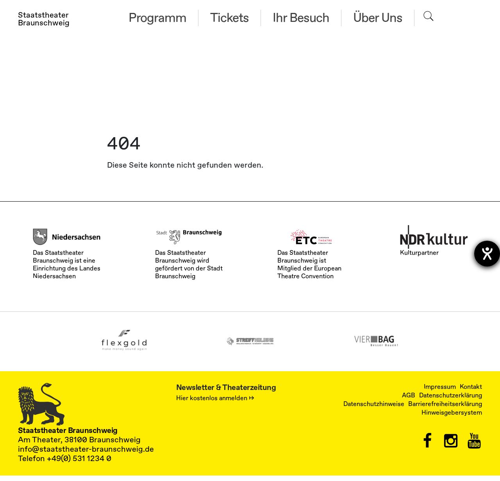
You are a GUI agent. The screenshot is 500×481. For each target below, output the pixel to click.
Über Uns (377, 18)
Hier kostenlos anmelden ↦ (215, 398)
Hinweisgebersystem (451, 413)
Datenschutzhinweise (373, 404)
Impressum (440, 387)
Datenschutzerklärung (450, 395)
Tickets (229, 18)
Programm (157, 18)
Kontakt (471, 387)
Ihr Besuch (301, 18)
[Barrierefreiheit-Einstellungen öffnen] (487, 253)
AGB (408, 395)
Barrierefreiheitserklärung (445, 404)
